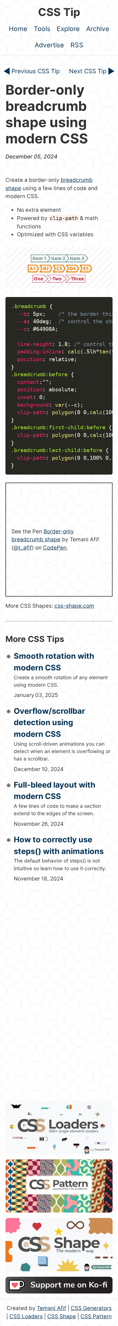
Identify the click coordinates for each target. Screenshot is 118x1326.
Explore (68, 29)
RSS (76, 45)
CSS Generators (91, 1308)
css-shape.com (74, 606)
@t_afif (22, 547)
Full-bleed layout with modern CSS (54, 790)
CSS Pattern (96, 1316)
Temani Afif (51, 1308)
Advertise (49, 45)
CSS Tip (59, 12)
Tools (42, 29)
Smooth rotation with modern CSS (54, 661)
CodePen (54, 547)
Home (18, 29)
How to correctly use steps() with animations (59, 845)
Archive (97, 29)
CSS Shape (61, 1316)
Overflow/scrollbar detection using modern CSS (49, 722)
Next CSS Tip (88, 71)
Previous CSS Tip (35, 71)
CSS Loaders (26, 1316)
